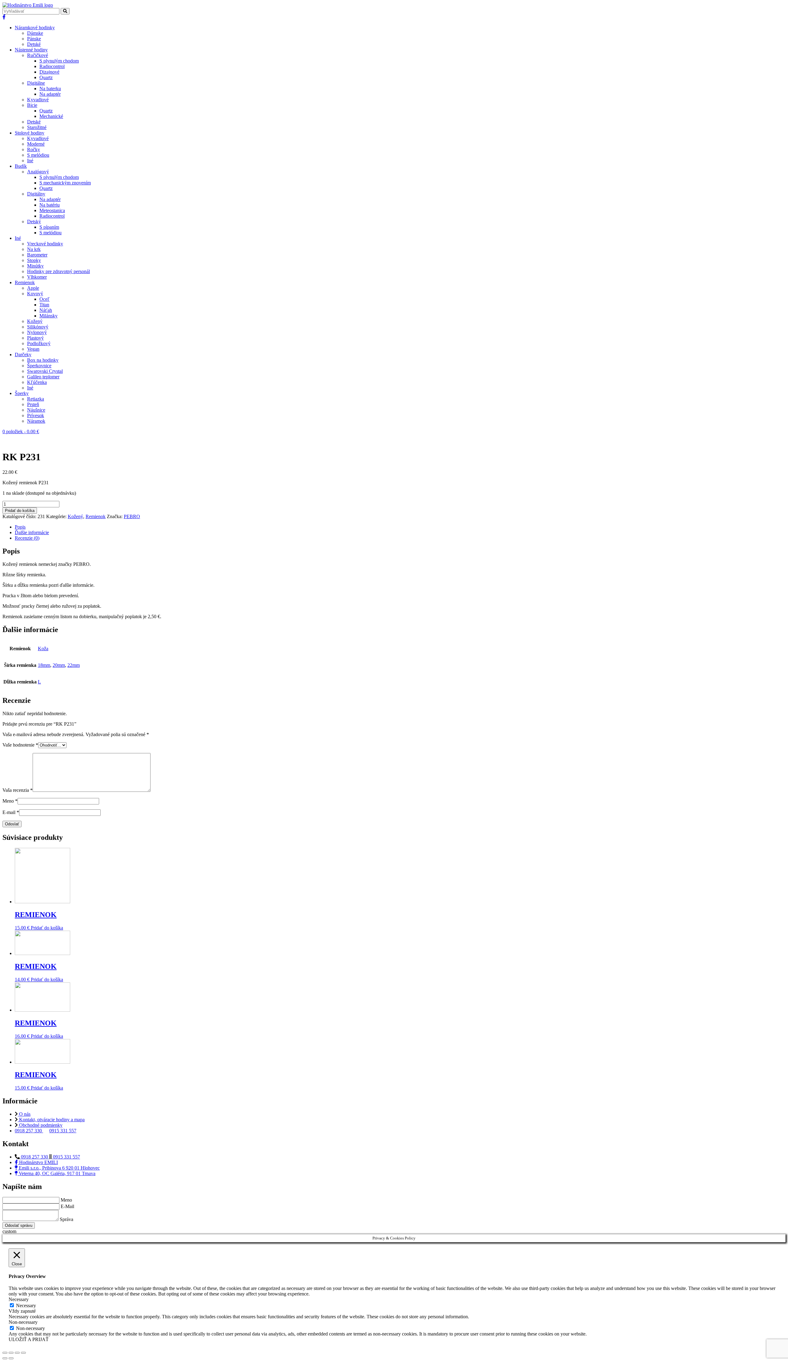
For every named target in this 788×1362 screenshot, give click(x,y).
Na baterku (50, 88)
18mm (44, 665)
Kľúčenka (37, 382)
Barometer (37, 254)
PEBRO (132, 516)
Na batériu (49, 205)
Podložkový (38, 343)
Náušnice (36, 410)
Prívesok (35, 415)
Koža (43, 648)
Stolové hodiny (29, 132)
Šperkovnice (39, 365)
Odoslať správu (18, 1225)
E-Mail (67, 1206)
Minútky (35, 265)
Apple (33, 288)
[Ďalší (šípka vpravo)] (11, 1358)
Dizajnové (49, 72)
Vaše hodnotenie (20, 744)
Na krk (34, 249)
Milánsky (48, 315)
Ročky (33, 149)
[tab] (400, 527)
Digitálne (36, 83)
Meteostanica (52, 210)
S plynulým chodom (59, 60)
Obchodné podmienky (40, 1125)
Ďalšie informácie (32, 532)
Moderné (36, 144)
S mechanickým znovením (65, 182)
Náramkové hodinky (35, 27)
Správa (66, 1219)
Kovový (35, 293)
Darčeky (23, 354)
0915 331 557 (62, 1130)
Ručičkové (37, 55)
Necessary (26, 1305)
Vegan (33, 349)
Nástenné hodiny (31, 49)
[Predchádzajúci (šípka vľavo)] (4, 1358)
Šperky (22, 393)
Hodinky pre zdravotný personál (58, 271)
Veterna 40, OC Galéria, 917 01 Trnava (56, 1173)
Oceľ (44, 299)
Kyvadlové (38, 99)
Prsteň (33, 404)
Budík (21, 166)
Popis (20, 527)
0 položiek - (20, 431)
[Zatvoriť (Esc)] (4, 1353)
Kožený (34, 321)
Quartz (46, 77)
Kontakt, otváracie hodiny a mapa (51, 1119)
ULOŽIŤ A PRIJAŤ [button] (29, 1339)
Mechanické (51, 116)
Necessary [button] (19, 1299)
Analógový (38, 171)
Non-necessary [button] (23, 1322)
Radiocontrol (52, 66)
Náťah (45, 310)
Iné (30, 160)
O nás (24, 1114)
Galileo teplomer (43, 376)
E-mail (10, 812)
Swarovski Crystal (45, 371)
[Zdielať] (11, 1353)
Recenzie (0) (27, 538)
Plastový (35, 337)
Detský (34, 221)
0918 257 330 (29, 1130)
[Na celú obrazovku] (17, 1353)
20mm (59, 665)
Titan (44, 304)
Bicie (32, 105)
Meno (10, 801)
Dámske (35, 33)
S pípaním (49, 227)
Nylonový (37, 332)
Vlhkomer (37, 277)
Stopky (34, 260)
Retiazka (35, 398)
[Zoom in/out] (23, 1353)
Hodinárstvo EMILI (38, 1162)
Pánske (34, 38)
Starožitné (36, 127)
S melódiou (38, 155)
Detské (34, 44)
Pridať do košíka (19, 510)
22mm (73, 665)
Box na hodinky (42, 360)
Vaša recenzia (17, 790)
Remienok (25, 282)
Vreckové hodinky (45, 243)
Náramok (36, 421)
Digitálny (36, 193)
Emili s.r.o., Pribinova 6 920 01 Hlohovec (59, 1168)
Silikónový (37, 326)
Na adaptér (50, 94)
